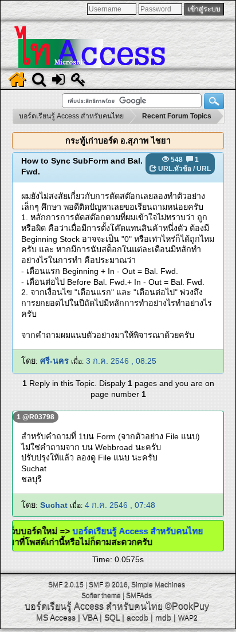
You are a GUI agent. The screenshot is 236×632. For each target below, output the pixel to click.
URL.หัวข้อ (174, 169)
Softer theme (101, 595)
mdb (163, 617)
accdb (137, 617)
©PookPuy (187, 606)
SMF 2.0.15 (66, 584)
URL (203, 169)
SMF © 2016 (108, 584)
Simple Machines (158, 584)
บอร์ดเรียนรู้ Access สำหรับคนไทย (133, 531)
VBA (89, 617)
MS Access (56, 617)
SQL (112, 617)
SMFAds (139, 595)
